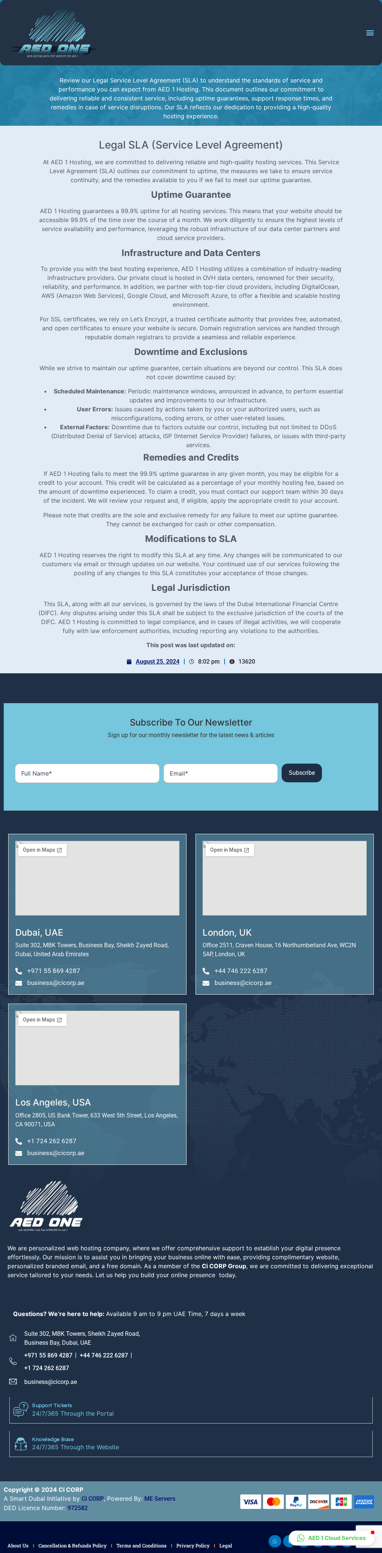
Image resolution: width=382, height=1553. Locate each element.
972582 (78, 1508)
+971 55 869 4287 (48, 1355)
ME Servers (159, 1498)
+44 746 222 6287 (104, 1355)
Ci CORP (93, 1498)
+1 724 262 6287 (46, 1368)
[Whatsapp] (275, 1541)
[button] (370, 32)
